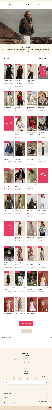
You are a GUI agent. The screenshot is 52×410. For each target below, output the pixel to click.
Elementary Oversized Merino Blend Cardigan (19, 82)
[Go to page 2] (29, 330)
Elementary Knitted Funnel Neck (30, 212)
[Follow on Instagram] (7, 402)
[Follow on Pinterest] (11, 402)
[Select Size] (12, 77)
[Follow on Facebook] (4, 402)
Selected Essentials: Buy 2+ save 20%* (26, 1)
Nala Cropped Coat (8, 80)
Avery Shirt (17, 288)
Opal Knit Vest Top (31, 132)
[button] (42, 58)
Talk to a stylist (26, 362)
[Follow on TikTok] (14, 402)
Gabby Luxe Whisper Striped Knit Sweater (30, 159)
